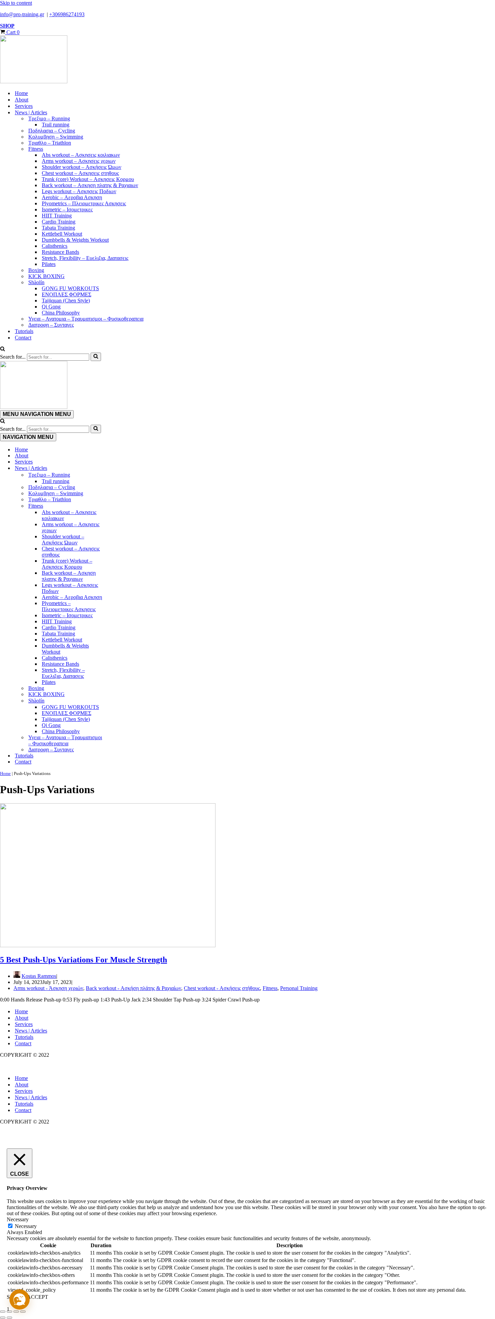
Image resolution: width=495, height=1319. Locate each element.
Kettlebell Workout (62, 234)
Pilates (49, 264)
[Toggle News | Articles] (118, 468)
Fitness (270, 988)
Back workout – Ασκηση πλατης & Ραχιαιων (90, 185)
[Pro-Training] (247, 60)
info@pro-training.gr (22, 14)
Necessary (26, 1226)
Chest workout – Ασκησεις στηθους (80, 173)
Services (24, 106)
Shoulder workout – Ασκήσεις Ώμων (81, 167)
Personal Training (299, 988)
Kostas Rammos (39, 976)
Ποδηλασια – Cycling (51, 130)
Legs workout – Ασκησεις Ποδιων (79, 191)
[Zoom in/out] (2, 1312)
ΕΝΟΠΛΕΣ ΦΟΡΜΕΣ (66, 294)
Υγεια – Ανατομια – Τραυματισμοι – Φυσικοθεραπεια (85, 319)
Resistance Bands (60, 252)
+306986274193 (67, 14)
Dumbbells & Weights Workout (75, 240)
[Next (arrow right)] (9, 1318)
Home (21, 93)
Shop (7, 26)
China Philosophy (61, 313)
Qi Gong (51, 306)
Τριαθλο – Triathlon (49, 143)
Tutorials (24, 331)
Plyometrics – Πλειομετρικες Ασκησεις (84, 203)
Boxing (36, 270)
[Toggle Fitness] (118, 506)
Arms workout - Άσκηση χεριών (48, 988)
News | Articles (31, 1030)
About (21, 99)
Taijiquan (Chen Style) (66, 300)
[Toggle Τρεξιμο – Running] (118, 475)
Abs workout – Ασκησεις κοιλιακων (81, 155)
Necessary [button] (18, 1219)
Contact (23, 337)
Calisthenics (54, 246)
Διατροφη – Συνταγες (51, 325)
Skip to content (16, 3)
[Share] (16, 1312)
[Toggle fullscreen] (9, 1312)
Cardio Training (58, 221)
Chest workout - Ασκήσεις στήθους (222, 988)
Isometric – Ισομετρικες (67, 209)
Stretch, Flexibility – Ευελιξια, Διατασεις (85, 258)
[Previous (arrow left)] (2, 1318)
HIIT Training (57, 215)
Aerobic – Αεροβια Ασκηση (72, 197)
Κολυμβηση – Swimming (55, 137)
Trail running (55, 124)
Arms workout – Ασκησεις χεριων (79, 161)
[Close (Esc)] (23, 1312)
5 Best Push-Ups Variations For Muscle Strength (83, 959)
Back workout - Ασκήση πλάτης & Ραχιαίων (133, 988)
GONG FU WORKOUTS (70, 288)
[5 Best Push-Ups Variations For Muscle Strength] (108, 945)
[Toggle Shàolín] (118, 700)
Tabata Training (58, 228)
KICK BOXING (46, 276)
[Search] (2, 349)
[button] (19, 1299)
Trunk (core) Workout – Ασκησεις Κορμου (88, 179)
